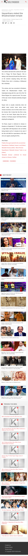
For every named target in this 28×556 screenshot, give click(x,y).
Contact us (8, 545)
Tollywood (12, 161)
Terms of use (8, 549)
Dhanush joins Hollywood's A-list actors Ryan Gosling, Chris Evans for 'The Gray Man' (11, 368)
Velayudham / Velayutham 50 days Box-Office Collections (12, 523)
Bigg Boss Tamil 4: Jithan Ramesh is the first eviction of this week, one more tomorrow (11, 397)
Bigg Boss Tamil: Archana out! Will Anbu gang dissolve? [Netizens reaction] (12, 293)
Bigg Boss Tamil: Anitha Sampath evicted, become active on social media (13, 249)
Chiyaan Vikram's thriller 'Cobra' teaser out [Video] (13, 204)
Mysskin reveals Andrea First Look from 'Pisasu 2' (13, 308)
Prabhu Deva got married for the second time (13, 143)
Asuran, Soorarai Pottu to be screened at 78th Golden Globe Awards (12, 323)
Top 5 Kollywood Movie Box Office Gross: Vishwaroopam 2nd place (11, 443)
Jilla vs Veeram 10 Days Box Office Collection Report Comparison (12, 470)
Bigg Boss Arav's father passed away (10, 337)
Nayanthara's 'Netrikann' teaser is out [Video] (13, 145)
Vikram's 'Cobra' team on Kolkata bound (10, 382)
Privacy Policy (9, 547)
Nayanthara (6, 161)
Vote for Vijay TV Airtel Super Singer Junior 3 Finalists (12, 456)
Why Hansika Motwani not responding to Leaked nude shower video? (13, 497)
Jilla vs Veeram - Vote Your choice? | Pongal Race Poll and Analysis (13, 483)
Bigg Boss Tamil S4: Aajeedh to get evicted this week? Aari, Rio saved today (12, 353)
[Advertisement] (14, 40)
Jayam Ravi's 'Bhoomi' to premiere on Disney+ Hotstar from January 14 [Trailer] (12, 264)
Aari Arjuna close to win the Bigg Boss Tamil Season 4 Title (11, 189)
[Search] (26, 2)
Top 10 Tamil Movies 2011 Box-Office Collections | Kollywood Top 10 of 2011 (13, 429)
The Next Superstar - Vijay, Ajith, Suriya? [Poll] (12, 510)
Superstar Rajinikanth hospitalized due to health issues (12, 279)
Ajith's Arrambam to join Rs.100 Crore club (12, 416)
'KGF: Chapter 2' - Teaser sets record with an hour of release (13, 219)
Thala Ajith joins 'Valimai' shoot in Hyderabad (12, 535)
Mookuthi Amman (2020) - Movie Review (12, 147)
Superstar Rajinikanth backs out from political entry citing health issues (13, 234)
